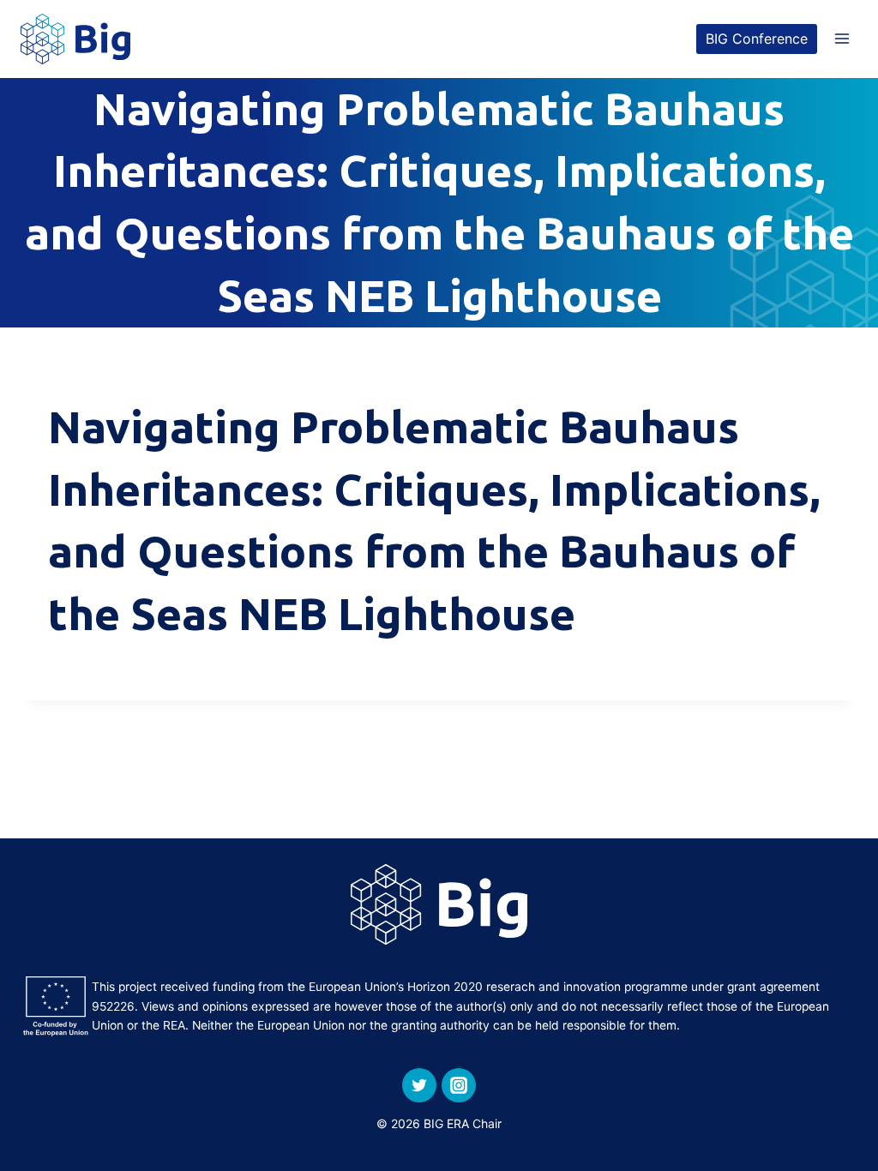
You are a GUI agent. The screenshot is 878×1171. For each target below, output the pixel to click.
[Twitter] (419, 1085)
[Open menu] (841, 39)
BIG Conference (757, 38)
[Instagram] (459, 1085)
